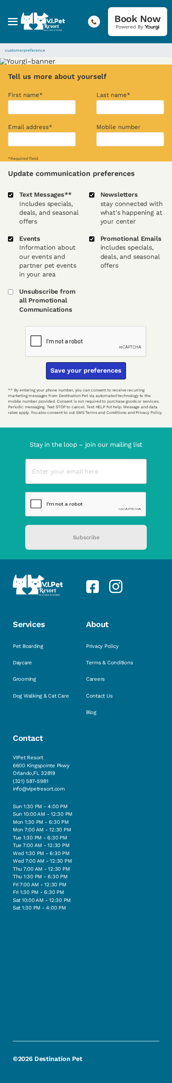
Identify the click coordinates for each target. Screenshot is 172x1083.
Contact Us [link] (100, 696)
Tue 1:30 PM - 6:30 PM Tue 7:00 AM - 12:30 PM (41, 842)
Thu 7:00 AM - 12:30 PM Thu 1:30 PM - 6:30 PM (41, 873)
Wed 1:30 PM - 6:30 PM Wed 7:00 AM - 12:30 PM (42, 857)
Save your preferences (86, 370)
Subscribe (86, 537)
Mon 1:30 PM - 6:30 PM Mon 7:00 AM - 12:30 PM (42, 826)
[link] (137, 21)
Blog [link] (92, 712)
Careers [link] (96, 679)
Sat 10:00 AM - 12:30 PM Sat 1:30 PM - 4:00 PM (42, 904)
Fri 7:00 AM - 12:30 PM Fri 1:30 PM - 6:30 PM (39, 888)
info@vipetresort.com (39, 789)
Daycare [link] (23, 662)
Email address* (30, 127)
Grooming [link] (25, 679)
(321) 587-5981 (30, 781)
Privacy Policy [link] (103, 646)
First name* (25, 95)
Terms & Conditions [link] (110, 662)
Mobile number (118, 127)
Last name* (113, 95)
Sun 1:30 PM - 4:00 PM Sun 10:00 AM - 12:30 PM (42, 810)
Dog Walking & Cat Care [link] (41, 696)
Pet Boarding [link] (29, 646)
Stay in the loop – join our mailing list (86, 444)
